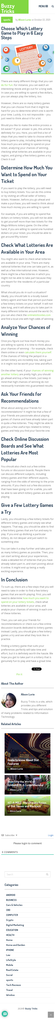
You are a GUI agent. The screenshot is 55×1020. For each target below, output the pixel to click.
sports (6, 19)
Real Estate (12, 970)
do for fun (7, 85)
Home (9, 940)
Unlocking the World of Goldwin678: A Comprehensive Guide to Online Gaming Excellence (25, 787)
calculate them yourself (38, 352)
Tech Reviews (13, 985)
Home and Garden (15, 945)
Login (50, 835)
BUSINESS (11, 899)
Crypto (9, 920)
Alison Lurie (24, 19)
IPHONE (10, 950)
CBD (8, 909)
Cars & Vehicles (14, 904)
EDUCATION (12, 930)
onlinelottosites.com (39, 315)
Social (9, 975)
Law (8, 955)
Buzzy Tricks (8, 8)
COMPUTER (12, 914)
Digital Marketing (15, 925)
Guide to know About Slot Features (23, 762)
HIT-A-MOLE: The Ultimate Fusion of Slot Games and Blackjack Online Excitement (27, 806)
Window (10, 995)
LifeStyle (11, 960)
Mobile (9, 965)
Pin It (19, 674)
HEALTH (10, 935)
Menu (42, 6)
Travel (9, 990)
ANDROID (10, 894)
